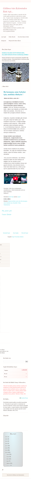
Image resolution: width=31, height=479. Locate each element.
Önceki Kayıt (24, 233)
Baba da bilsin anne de (14, 201)
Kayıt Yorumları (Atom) (17, 236)
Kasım (8, 456)
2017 (6, 445)
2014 (6, 452)
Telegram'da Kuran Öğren (15, 40)
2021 (6, 436)
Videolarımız (7, 204)
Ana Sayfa (3, 37)
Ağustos (8, 463)
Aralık (8, 454)
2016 (6, 448)
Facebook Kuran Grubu (23, 37)
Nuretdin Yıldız (17, 203)
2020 (6, 439)
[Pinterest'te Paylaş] (9, 199)
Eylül (8, 461)
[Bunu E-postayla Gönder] (4, 199)
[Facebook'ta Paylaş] (8, 199)
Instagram (3, 40)
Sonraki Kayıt (6, 233)
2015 (6, 450)
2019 (6, 441)
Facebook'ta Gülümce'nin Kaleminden (15, 475)
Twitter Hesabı (12, 37)
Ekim (8, 458)
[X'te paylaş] (7, 199)
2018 (6, 443)
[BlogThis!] (5, 199)
